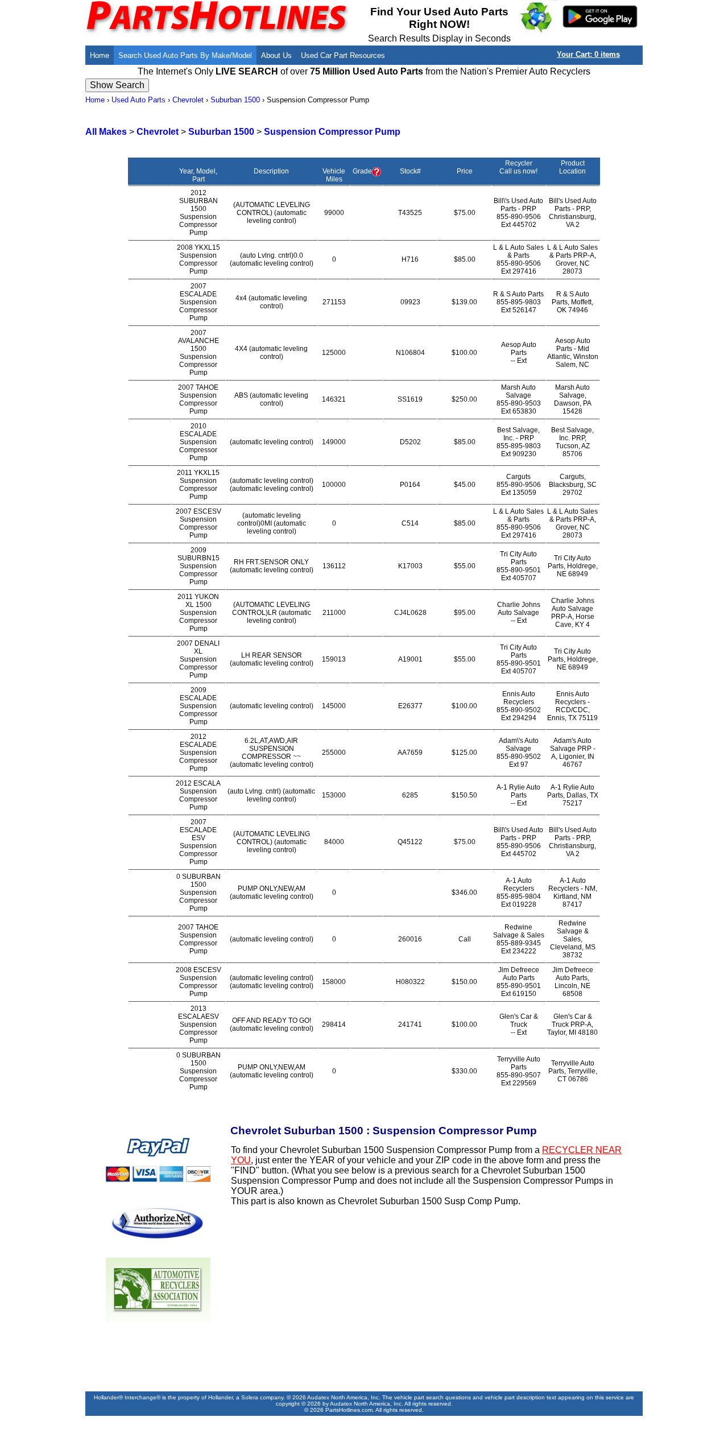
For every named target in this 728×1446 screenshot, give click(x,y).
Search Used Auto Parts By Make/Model (185, 55)
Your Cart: (588, 54)
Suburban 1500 (235, 100)
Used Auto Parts (138, 100)
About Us (276, 55)
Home (99, 55)
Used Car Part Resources (343, 55)
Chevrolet (188, 100)
